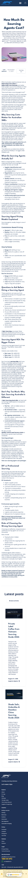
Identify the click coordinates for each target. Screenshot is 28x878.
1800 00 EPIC (7, 859)
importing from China (9, 83)
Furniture (4, 817)
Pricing (3, 794)
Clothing (3, 812)
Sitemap (4, 798)
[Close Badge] (21, 873)
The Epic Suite (5, 800)
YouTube (4, 835)
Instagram (4, 833)
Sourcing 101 (21, 70)
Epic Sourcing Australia (10, 400)
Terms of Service (6, 851)
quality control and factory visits (12, 432)
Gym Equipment (5, 821)
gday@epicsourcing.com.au (8, 856)
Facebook (4, 829)
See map (4, 869)
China (3, 841)
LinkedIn (4, 831)
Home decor (4, 819)
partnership (14, 361)
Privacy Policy (5, 849)
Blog (3, 796)
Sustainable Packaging (7, 823)
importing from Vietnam (9, 85)
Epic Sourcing (7, 331)
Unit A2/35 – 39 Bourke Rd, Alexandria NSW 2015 (12, 867)
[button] (20, 3)
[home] (7, 3)
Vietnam (4, 843)
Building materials (5, 810)
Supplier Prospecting (7, 804)
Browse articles (14, 601)
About (3, 792)
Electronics (4, 814)
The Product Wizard (7, 802)
